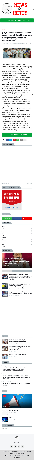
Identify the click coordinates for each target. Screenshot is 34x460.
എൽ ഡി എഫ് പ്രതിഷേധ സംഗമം (17, 354)
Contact (17, 455)
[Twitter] (10, 140)
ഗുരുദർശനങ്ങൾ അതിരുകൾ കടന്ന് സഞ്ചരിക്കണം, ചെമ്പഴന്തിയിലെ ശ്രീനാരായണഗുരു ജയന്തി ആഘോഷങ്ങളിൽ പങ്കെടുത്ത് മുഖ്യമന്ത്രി (16, 260)
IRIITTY (17, 233)
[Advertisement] (17, 316)
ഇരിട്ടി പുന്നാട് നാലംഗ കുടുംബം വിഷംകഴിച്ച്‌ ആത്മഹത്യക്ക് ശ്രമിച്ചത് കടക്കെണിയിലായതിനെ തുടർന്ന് (19, 285)
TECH (17, 244)
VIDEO (17, 246)
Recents (17, 271)
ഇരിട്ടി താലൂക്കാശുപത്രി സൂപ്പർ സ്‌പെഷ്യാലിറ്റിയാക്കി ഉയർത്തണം (17, 340)
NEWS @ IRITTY (27, 451)
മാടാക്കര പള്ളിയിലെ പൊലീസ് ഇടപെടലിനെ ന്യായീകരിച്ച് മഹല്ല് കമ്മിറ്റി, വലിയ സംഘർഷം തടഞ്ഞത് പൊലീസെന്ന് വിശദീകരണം (17, 377)
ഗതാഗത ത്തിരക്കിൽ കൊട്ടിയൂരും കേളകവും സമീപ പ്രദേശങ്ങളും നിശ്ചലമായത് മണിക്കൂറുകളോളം (19, 348)
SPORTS (17, 242)
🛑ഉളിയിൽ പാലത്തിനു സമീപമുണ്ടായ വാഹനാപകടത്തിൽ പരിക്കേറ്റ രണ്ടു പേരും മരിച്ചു (20, 292)
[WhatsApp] (17, 140)
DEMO (10, 417)
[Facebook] (7, 140)
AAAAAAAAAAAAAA (14, 410)
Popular (6, 271)
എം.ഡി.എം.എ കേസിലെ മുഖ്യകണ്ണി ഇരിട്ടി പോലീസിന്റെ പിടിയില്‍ (16, 384)
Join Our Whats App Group (19, 134)
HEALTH (17, 226)
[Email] (21, 140)
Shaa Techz (21, 453)
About (12, 455)
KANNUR (17, 237)
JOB (17, 235)
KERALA (17, 240)
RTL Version (17, 457)
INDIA (17, 228)
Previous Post (5, 183)
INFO (17, 231)
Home (3, 29)
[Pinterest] (14, 140)
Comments (27, 271)
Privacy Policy (25, 455)
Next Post (29, 183)
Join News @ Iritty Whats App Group (19, 20)
